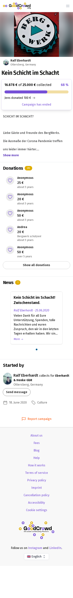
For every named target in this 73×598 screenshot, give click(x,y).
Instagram (35, 548)
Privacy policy (36, 480)
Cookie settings (36, 510)
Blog (36, 450)
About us (36, 435)
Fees (37, 443)
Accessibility (36, 502)
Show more (11, 155)
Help (36, 458)
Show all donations (36, 265)
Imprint (36, 487)
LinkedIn (55, 548)
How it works (36, 465)
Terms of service (36, 473)
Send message (16, 392)
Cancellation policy (36, 495)
